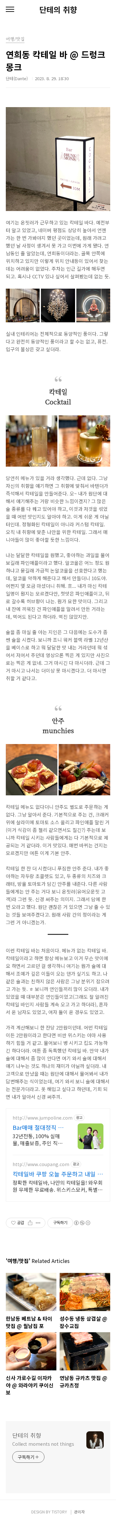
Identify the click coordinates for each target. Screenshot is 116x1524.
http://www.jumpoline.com (42, 1118)
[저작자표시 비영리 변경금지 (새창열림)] (82, 1222)
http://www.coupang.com (41, 1164)
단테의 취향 (58, 9)
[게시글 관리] (38, 1223)
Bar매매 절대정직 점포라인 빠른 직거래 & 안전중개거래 (38, 1127)
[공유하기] (30, 1223)
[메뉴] (10, 9)
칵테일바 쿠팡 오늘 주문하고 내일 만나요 (58, 1174)
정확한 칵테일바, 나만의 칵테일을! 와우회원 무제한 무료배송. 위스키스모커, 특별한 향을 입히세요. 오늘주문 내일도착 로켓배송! (58, 1186)
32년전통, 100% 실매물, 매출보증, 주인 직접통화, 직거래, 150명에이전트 (38, 1139)
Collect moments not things (43, 1444)
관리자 (79, 1511)
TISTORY (59, 1511)
